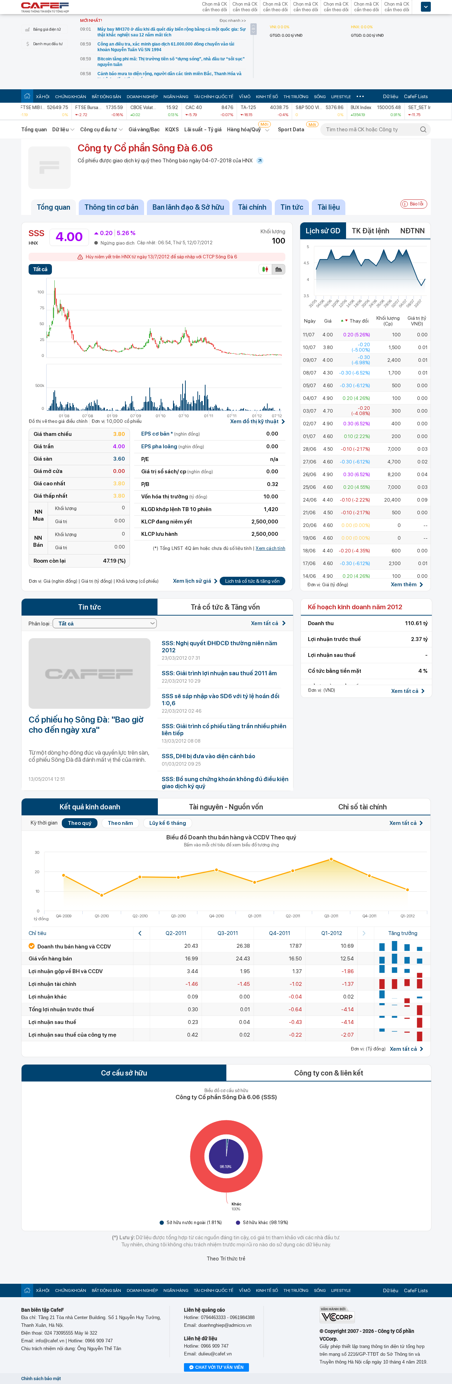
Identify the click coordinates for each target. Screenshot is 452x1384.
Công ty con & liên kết (328, 1073)
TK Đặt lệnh (370, 231)
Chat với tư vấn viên (219, 1367)
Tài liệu (328, 207)
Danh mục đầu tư (48, 44)
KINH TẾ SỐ (267, 96)
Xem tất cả (265, 623)
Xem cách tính (270, 548)
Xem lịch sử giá (192, 581)
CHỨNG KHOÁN (70, 96)
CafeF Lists (416, 96)
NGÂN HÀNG (175, 96)
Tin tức (291, 207)
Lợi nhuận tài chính (52, 984)
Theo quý (79, 823)
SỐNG (320, 96)
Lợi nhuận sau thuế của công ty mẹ (72, 1035)
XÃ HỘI (42, 96)
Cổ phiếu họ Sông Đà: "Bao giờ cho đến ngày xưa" (86, 724)
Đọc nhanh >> (233, 20)
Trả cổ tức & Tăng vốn (225, 607)
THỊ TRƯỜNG (296, 96)
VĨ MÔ (244, 96)
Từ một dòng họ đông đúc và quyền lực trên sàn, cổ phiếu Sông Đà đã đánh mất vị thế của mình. (89, 756)
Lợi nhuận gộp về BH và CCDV (66, 971)
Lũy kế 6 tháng (167, 823)
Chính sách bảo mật (41, 1378)
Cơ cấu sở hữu (124, 1073)
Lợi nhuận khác (48, 997)
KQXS (171, 129)
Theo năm (120, 823)
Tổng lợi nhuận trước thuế (61, 1009)
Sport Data (291, 129)
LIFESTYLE (341, 96)
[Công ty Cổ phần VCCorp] (337, 1321)
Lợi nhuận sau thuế (52, 1022)
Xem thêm (404, 584)
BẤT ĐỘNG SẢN (106, 96)
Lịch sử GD (323, 231)
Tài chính (252, 207)
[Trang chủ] (27, 95)
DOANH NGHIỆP (142, 96)
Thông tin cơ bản (111, 207)
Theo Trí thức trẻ (226, 1259)
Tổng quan (34, 129)
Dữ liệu (390, 96)
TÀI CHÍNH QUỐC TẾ (213, 96)
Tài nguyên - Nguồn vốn (226, 807)
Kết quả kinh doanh (90, 807)
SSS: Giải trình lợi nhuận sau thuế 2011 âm (219, 673)
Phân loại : (41, 624)
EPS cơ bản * (170, 434)
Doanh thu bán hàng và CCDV (73, 946)
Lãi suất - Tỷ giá (203, 129)
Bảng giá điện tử (47, 29)
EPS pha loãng (172, 446)
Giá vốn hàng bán (50, 958)
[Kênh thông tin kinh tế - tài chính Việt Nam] (45, 8)
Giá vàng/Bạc (144, 129)
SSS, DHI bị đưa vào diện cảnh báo (208, 756)
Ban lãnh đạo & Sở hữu (188, 207)
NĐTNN (412, 231)
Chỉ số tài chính (362, 807)
